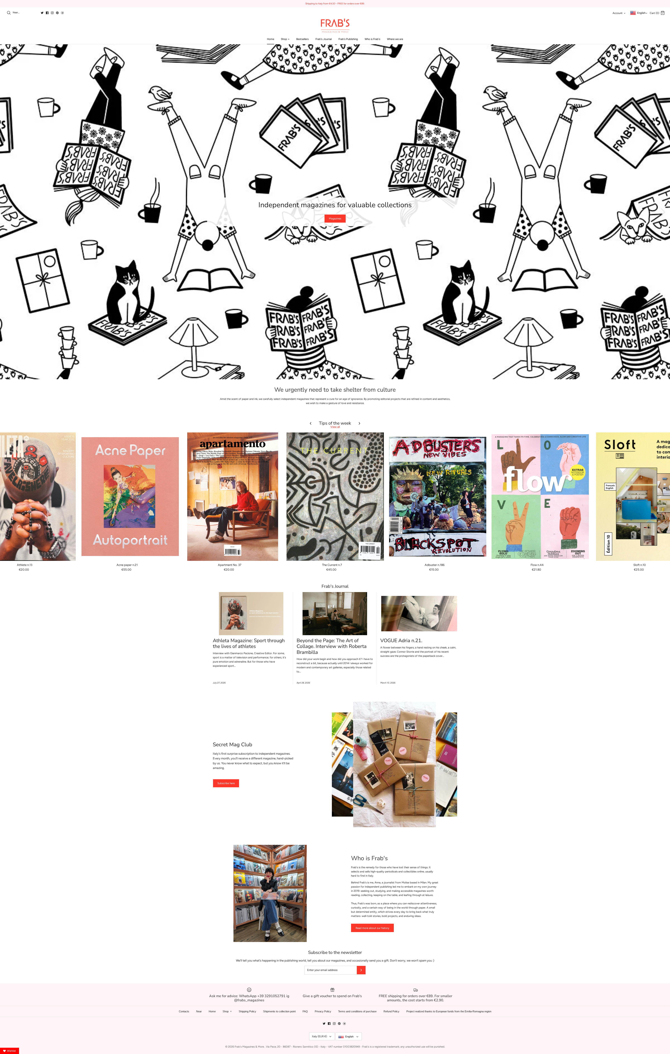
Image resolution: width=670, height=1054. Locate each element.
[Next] (663, 212)
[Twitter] (42, 13)
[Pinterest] (57, 13)
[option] (335, 211)
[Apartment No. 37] (232, 496)
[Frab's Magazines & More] (335, 25)
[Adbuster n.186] (437, 496)
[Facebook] (47, 13)
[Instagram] (52, 13)
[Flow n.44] (540, 496)
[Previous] (7, 212)
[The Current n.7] (335, 496)
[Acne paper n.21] (130, 496)
